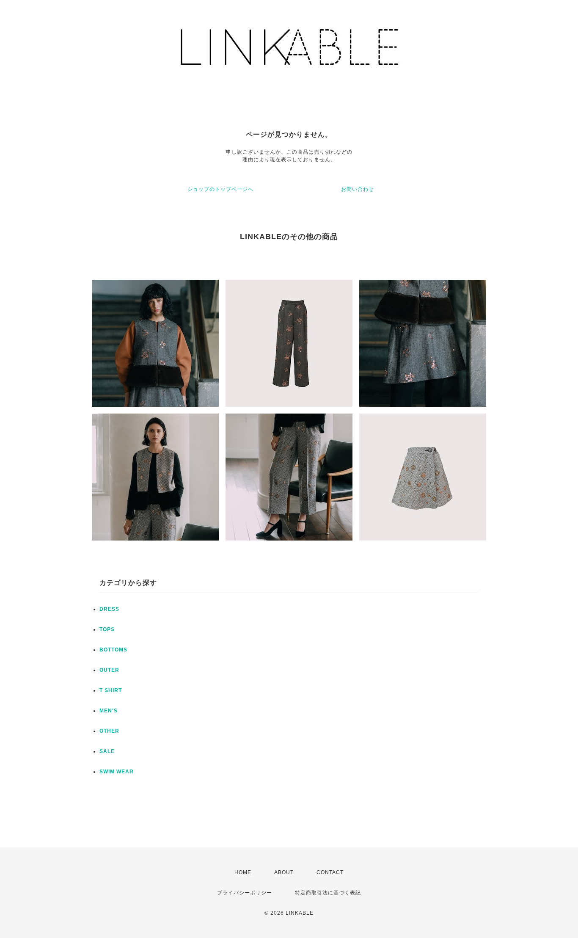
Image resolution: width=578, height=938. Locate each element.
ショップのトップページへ (220, 189)
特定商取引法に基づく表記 (328, 893)
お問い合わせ (357, 189)
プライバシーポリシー (244, 893)
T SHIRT (110, 690)
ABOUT (284, 872)
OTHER (109, 731)
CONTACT (330, 872)
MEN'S (108, 711)
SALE (107, 751)
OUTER (109, 670)
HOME (242, 872)
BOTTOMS (113, 650)
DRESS (109, 609)
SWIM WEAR (116, 772)
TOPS (107, 629)
